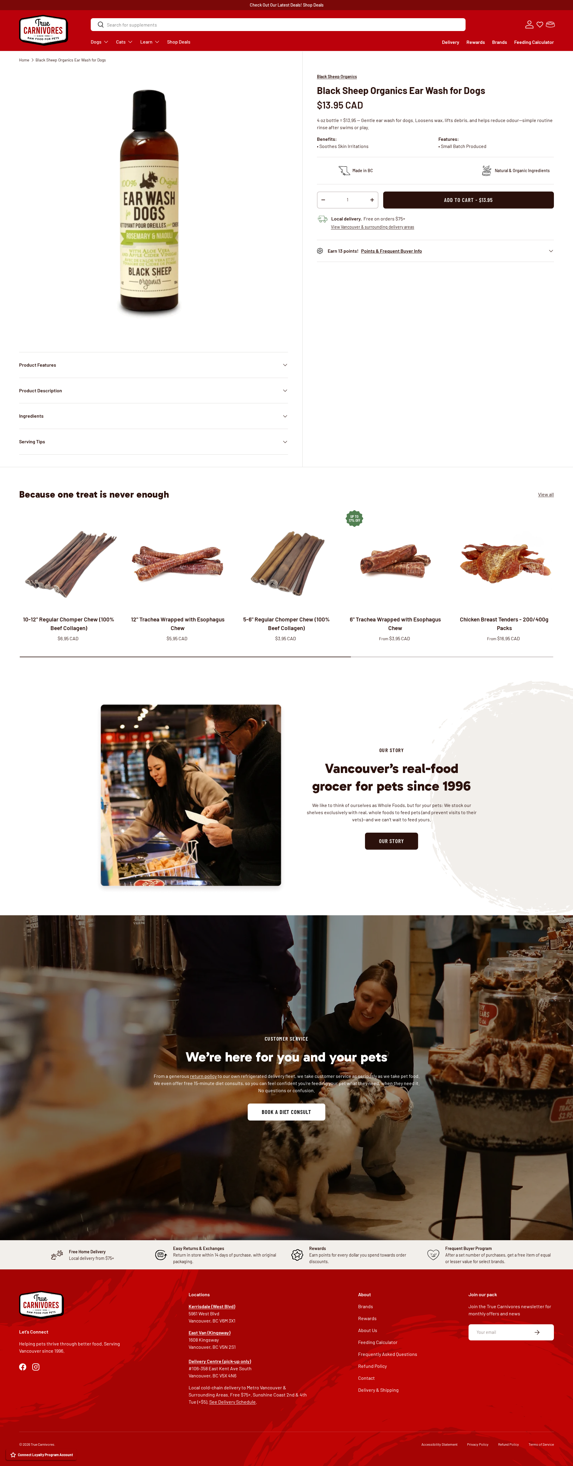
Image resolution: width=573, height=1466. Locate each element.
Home (24, 59)
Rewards (475, 42)
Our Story (391, 840)
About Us (367, 1330)
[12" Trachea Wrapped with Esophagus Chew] (177, 559)
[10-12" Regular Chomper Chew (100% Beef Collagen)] (68, 559)
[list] (153, 203)
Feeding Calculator (534, 42)
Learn (146, 41)
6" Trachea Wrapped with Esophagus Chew (395, 624)
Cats (121, 41)
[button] (550, 24)
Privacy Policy (478, 1444)
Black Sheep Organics (337, 76)
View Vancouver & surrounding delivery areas (372, 226)
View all (546, 494)
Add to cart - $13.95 (468, 199)
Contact (366, 1378)
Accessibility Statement (439, 1444)
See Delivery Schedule (232, 1402)
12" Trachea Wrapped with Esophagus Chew (177, 624)
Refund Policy (372, 1366)
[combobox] (278, 24)
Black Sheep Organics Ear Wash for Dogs (71, 59)
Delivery (450, 42)
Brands (499, 42)
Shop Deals (313, 4)
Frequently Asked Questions (387, 1354)
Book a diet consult (286, 1111)
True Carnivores (42, 1444)
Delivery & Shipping (378, 1390)
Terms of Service (541, 1444)
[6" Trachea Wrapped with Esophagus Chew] (395, 559)
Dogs (96, 41)
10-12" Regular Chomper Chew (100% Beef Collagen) (68, 624)
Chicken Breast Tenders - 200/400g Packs (504, 624)
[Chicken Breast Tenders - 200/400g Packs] (504, 559)
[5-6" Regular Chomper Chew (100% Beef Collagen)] (286, 559)
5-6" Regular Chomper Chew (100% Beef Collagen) (286, 624)
